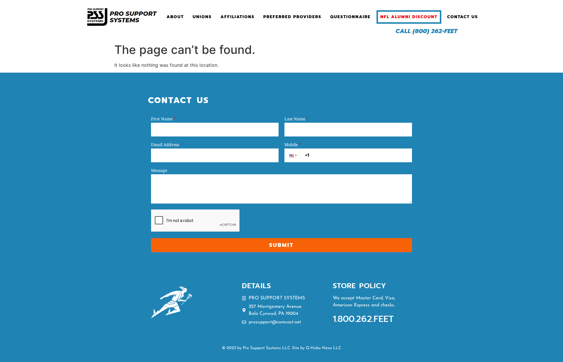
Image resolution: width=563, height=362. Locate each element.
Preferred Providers (292, 17)
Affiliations (238, 17)
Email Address (166, 144)
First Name (163, 119)
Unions (202, 17)
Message (159, 170)
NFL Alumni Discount (408, 17)
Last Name (296, 119)
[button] (292, 155)
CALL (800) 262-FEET (426, 31)
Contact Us (462, 17)
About (175, 17)
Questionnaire (350, 17)
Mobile (292, 144)
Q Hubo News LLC (323, 348)
